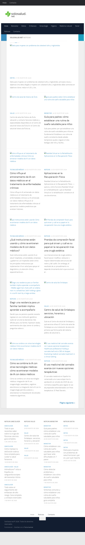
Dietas (23, 26)
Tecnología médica (17, 170)
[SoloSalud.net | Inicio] (15, 14)
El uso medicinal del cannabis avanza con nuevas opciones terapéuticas (59, 368)
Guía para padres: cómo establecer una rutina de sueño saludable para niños (58, 120)
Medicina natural (66, 26)
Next (73, 41)
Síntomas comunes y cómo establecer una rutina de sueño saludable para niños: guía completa (52, 495)
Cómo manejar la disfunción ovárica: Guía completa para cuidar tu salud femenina (11, 454)
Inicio (4, 3)
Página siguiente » (67, 403)
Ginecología (44, 26)
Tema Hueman (28, 527)
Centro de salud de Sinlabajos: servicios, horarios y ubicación (59, 313)
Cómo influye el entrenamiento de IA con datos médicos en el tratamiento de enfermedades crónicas (25, 180)
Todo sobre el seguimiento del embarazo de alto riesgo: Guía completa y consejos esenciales (12, 492)
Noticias (7, 31)
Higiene (54, 26)
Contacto (13, 3)
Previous (69, 41)
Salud (77, 26)
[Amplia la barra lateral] (4, 37)
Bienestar (14, 26)
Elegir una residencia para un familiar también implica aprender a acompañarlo (25, 306)
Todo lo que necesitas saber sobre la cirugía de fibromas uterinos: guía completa (11, 433)
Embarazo (32, 26)
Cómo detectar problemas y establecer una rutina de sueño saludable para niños (52, 474)
